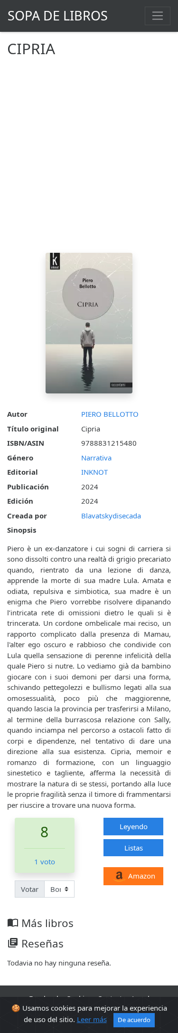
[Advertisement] (89, 159)
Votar (29, 889)
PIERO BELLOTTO (110, 414)
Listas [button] (133, 847)
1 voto (44, 861)
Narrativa (96, 457)
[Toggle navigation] (157, 16)
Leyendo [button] (134, 826)
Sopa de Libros (58, 15)
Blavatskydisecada (111, 515)
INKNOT (94, 472)
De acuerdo (134, 1019)
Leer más (92, 1019)
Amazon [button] (140, 875)
